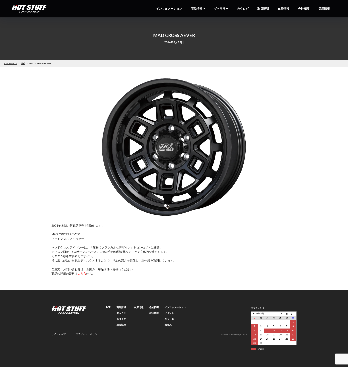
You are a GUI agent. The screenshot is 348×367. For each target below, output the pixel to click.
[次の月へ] (293, 313)
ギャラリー (221, 8)
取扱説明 (263, 8)
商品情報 (196, 8)
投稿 (23, 63)
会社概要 (304, 8)
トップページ (10, 63)
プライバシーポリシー (87, 334)
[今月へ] (286, 313)
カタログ (243, 8)
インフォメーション (169, 8)
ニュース (169, 319)
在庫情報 (283, 8)
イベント (169, 313)
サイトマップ (58, 334)
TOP (108, 307)
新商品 (168, 324)
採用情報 (324, 8)
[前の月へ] (280, 313)
